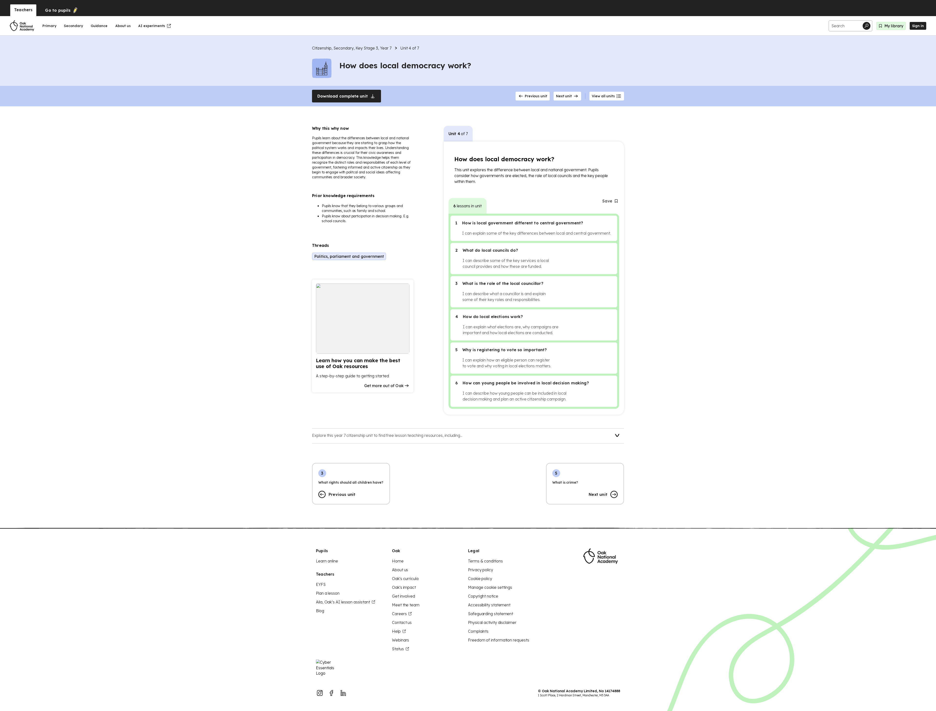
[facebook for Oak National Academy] (331, 693)
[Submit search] (866, 26)
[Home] (22, 26)
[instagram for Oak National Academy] (320, 693)
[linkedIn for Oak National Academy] (343, 693)
